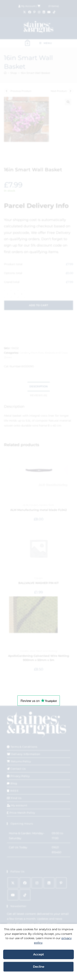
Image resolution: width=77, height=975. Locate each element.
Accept (38, 954)
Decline (38, 966)
